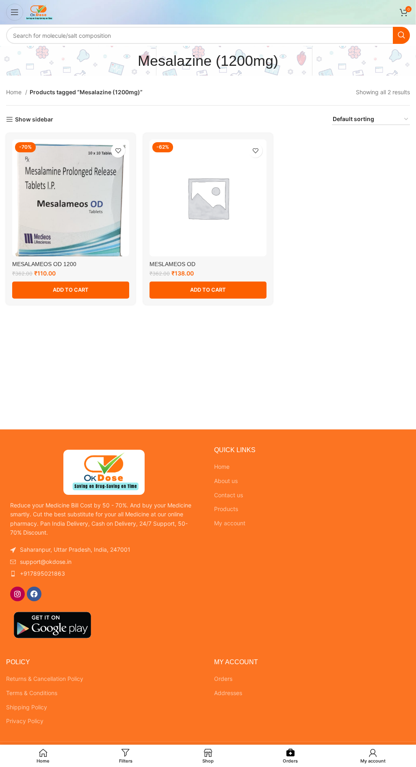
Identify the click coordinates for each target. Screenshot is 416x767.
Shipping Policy (26, 707)
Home (14, 92)
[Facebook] (34, 594)
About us (226, 480)
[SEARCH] (401, 35)
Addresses (228, 692)
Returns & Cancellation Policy (44, 678)
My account (229, 523)
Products (226, 508)
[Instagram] (17, 594)
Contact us (228, 495)
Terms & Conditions (31, 692)
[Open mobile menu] (14, 12)
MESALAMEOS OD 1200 (44, 264)
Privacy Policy (24, 720)
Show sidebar (34, 119)
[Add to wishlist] (118, 150)
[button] (70, 290)
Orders (223, 678)
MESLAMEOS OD (172, 264)
